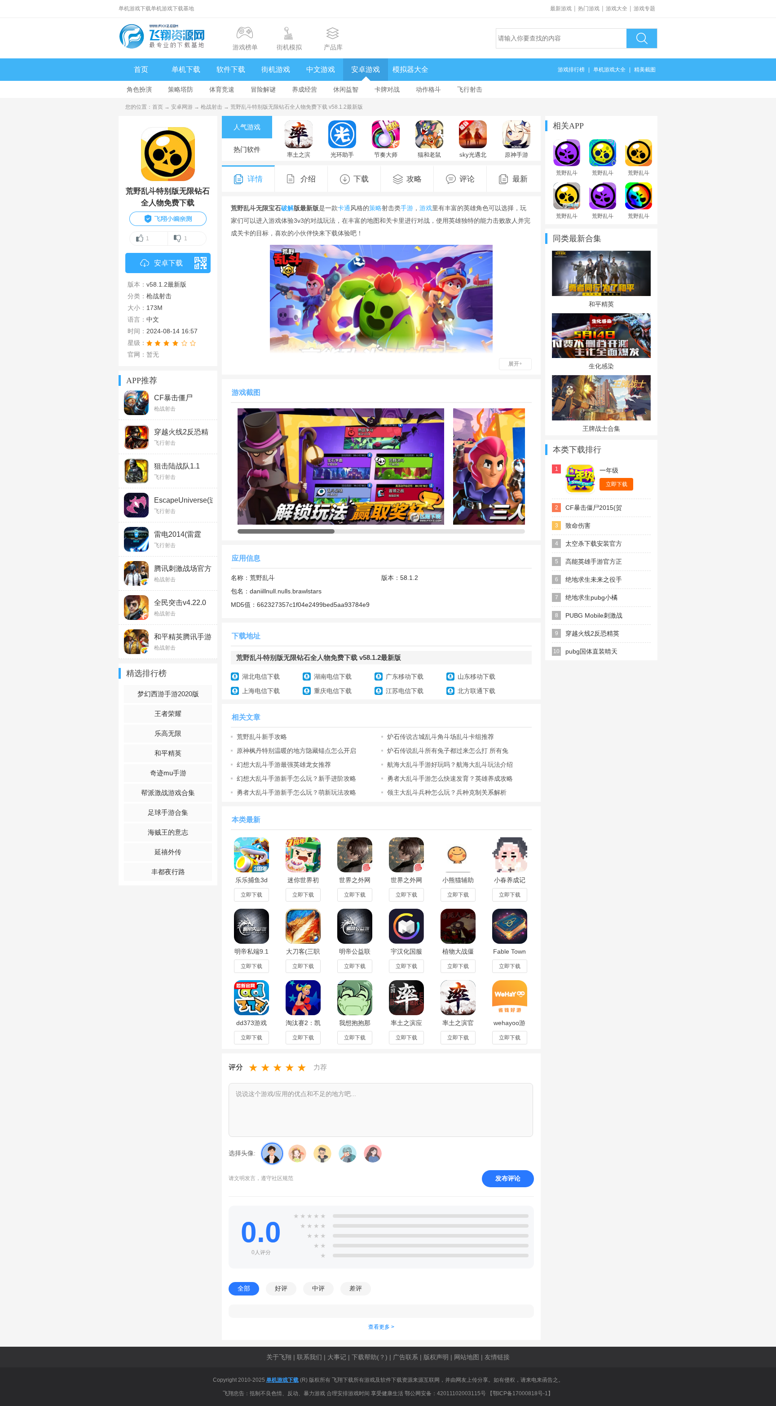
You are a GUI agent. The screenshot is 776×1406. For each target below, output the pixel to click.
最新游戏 (561, 8)
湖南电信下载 (333, 676)
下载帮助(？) (370, 1357)
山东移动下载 (476, 676)
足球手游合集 (168, 812)
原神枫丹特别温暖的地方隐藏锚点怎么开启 (296, 750)
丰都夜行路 (168, 871)
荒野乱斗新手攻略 (262, 736)
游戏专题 (644, 8)
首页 (141, 69)
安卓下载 (168, 263)
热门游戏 (589, 8)
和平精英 (167, 753)
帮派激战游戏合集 (168, 792)
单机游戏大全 (609, 69)
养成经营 (304, 89)
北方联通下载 (476, 690)
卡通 (344, 208)
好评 (281, 1288)
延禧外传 (167, 852)
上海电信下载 (261, 690)
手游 (407, 208)
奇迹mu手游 (168, 773)
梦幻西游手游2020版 (168, 694)
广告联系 (405, 1357)
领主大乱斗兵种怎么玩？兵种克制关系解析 (447, 792)
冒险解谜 (263, 89)
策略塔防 (180, 89)
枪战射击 (211, 107)
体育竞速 (221, 89)
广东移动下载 (404, 676)
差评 (355, 1288)
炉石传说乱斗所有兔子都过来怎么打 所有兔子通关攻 (447, 750)
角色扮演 (139, 89)
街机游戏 (275, 69)
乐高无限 (167, 733)
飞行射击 (469, 89)
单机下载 (186, 69)
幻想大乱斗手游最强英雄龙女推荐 (284, 764)
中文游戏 (320, 69)
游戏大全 (616, 8)
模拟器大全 (410, 69)
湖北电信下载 (261, 676)
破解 (287, 208)
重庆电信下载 (333, 690)
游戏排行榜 (571, 69)
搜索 (641, 38)
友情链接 (497, 1357)
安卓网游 (182, 107)
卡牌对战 (387, 89)
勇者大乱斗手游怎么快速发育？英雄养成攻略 (450, 778)
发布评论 (507, 1178)
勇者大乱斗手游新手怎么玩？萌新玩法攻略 (296, 792)
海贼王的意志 (168, 832)
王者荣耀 (167, 713)
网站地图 (466, 1357)
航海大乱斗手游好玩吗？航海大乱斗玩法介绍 (450, 764)
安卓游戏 (365, 69)
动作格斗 (428, 89)
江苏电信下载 (404, 690)
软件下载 (230, 69)
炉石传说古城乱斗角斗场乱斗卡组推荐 (440, 736)
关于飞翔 (278, 1357)
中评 (318, 1288)
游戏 (425, 208)
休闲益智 (345, 89)
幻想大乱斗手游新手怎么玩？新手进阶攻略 (296, 778)
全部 (244, 1288)
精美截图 (645, 69)
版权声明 (436, 1357)
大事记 (336, 1357)
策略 (375, 208)
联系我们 (309, 1357)
